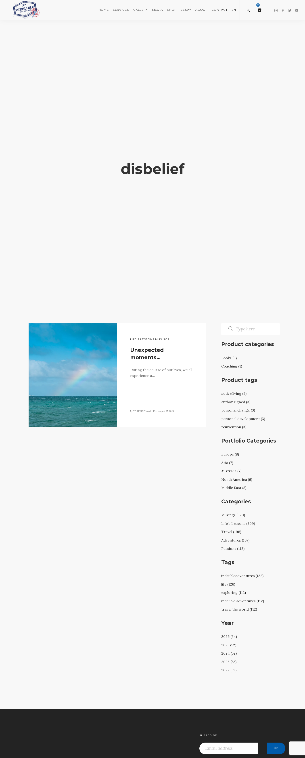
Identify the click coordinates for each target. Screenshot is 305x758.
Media (157, 9)
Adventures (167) (235, 540)
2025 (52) (228, 645)
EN (234, 9)
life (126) (228, 584)
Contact (219, 9)
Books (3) (229, 358)
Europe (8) (230, 454)
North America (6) (236, 479)
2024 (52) (229, 653)
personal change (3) (238, 410)
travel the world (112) (239, 609)
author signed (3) (235, 402)
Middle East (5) (233, 487)
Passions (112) (232, 548)
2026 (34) (229, 636)
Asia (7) (227, 462)
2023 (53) (228, 661)
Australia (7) (231, 471)
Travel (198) (231, 531)
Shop (172, 9)
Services (121, 9)
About (201, 9)
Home (103, 9)
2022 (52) (228, 670)
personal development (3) (243, 418)
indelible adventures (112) (242, 601)
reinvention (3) (233, 427)
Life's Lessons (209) (238, 523)
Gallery (140, 9)
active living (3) (234, 393)
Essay (186, 9)
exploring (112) (233, 592)
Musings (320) (233, 515)
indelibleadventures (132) (242, 575)
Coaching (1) (231, 366)
